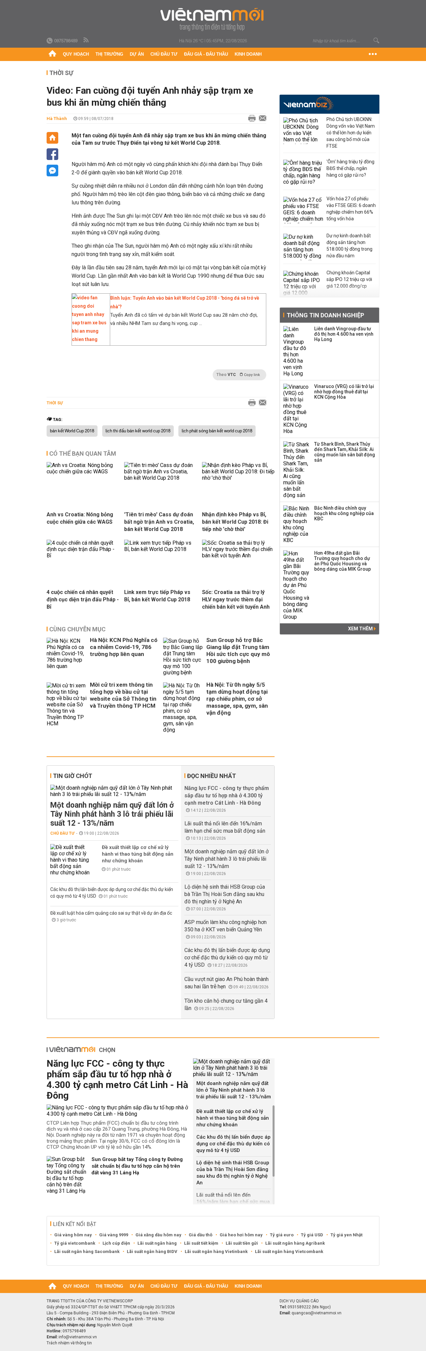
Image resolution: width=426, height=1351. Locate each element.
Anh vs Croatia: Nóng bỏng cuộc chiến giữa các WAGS (80, 518)
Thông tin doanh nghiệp (325, 315)
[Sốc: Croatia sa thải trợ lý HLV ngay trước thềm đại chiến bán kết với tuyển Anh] (238, 555)
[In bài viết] (250, 118)
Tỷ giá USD (312, 1234)
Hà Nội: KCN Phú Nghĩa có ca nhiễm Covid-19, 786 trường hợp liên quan (123, 647)
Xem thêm (361, 628)
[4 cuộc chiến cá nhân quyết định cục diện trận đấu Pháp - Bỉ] (83, 555)
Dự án (137, 54)
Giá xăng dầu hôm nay (158, 1234)
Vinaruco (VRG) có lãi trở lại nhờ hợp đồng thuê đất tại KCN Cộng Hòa (344, 392)
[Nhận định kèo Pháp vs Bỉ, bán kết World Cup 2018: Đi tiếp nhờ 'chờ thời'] (238, 478)
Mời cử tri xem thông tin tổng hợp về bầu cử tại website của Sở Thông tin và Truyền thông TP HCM (123, 695)
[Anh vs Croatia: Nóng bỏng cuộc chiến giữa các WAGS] (83, 471)
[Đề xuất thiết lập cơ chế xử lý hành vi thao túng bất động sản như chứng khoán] (70, 860)
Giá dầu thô (200, 1234)
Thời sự (61, 72)
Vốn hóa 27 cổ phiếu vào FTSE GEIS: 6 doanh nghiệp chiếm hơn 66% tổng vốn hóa (351, 208)
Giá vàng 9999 (113, 1234)
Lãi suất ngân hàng (157, 1243)
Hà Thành (57, 118)
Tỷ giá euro (282, 1234)
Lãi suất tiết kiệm (201, 1243)
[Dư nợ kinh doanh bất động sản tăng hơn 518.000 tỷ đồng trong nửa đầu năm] (303, 247)
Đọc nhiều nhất (211, 775)
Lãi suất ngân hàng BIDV (152, 1251)
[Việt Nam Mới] (213, 19)
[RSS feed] (87, 40)
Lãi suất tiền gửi (242, 1243)
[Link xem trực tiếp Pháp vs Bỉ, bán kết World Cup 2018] (160, 549)
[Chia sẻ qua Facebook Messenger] (52, 170)
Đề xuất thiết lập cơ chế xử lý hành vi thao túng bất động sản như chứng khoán (137, 854)
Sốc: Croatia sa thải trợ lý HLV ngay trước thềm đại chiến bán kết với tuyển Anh (236, 599)
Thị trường (109, 54)
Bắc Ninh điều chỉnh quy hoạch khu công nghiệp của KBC (344, 513)
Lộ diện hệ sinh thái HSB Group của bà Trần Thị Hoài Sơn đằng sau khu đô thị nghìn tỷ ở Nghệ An (224, 894)
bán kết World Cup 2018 (72, 431)
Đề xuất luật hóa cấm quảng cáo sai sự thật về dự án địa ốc (111, 913)
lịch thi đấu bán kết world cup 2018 (138, 431)
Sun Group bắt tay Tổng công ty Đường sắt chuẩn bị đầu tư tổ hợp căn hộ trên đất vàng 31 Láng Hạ (137, 1166)
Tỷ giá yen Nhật (346, 1234)
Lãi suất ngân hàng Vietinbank (216, 1251)
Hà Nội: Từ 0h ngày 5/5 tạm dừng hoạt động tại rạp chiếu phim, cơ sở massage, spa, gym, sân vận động (237, 698)
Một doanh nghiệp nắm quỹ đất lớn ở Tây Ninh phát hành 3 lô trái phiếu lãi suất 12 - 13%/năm (112, 814)
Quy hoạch (76, 54)
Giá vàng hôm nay (73, 1234)
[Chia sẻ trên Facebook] (52, 154)
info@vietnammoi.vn (78, 1337)
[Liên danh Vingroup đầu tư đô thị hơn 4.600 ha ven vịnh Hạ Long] (296, 351)
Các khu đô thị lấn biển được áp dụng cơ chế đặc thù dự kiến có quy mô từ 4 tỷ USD (227, 957)
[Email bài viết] (261, 118)
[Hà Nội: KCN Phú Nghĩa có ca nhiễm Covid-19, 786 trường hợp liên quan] (67, 657)
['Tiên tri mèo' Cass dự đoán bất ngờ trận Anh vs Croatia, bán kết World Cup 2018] (160, 478)
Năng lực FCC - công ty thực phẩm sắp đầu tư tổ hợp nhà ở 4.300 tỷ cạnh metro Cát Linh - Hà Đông (226, 795)
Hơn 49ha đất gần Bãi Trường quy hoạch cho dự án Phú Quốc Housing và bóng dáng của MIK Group (342, 561)
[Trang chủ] (52, 54)
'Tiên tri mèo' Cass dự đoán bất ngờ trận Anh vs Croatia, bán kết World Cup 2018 (159, 521)
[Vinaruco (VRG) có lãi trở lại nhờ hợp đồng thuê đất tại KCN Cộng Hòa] (296, 409)
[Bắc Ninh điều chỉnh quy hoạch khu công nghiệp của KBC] (296, 524)
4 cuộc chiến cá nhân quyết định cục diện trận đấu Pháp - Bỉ (83, 599)
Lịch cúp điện (116, 1243)
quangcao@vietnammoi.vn (316, 1313)
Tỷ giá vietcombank (74, 1243)
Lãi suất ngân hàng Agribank (295, 1243)
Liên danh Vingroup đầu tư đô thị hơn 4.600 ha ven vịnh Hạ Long (343, 334)
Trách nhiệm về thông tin (69, 1343)
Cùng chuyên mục (77, 629)
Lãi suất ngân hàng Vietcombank (289, 1251)
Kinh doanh (248, 54)
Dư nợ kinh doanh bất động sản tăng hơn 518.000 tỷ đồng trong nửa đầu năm (349, 245)
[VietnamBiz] (308, 103)
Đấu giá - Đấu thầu (206, 54)
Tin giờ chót (72, 775)
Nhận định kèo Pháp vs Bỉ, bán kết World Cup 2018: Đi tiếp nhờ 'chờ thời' (235, 521)
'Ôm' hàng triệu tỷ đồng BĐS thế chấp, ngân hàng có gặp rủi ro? (350, 168)
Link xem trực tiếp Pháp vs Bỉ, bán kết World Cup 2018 (157, 596)
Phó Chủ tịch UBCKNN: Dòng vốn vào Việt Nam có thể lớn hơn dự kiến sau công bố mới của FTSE (350, 133)
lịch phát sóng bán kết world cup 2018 (217, 431)
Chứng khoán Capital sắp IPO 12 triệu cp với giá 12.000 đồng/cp (349, 279)
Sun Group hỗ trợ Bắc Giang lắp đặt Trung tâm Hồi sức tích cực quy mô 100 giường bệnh (238, 650)
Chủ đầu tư (163, 54)
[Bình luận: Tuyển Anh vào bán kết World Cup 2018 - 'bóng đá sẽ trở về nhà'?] (89, 339)
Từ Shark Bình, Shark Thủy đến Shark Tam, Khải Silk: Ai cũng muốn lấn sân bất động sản (344, 452)
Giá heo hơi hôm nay (241, 1234)
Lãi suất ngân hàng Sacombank (86, 1251)
